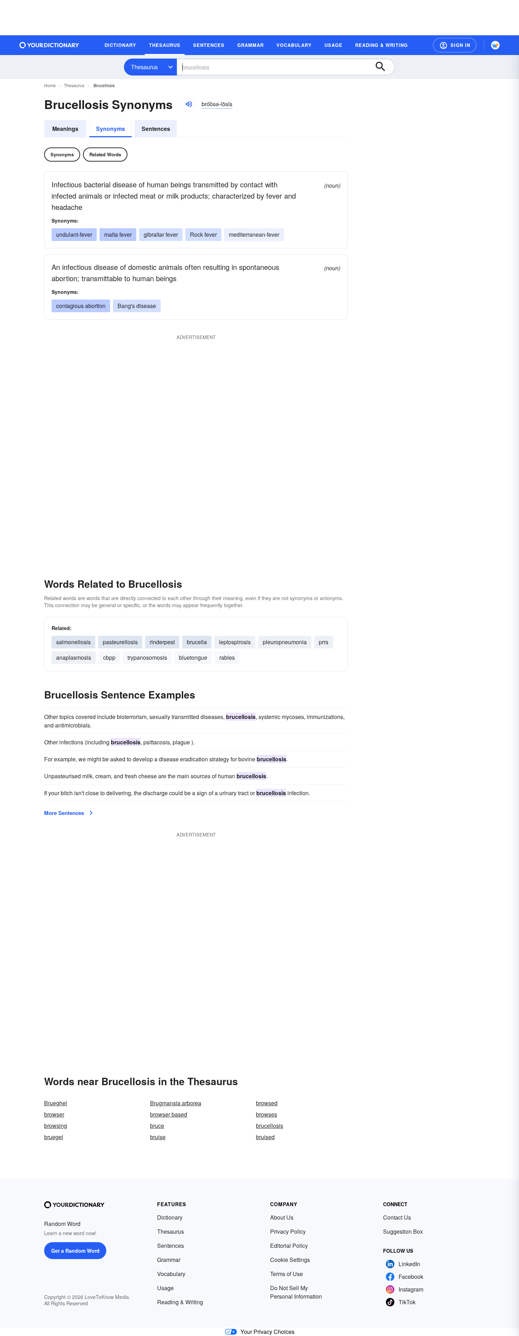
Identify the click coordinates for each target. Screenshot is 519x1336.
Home (50, 85)
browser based (168, 1114)
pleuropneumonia (285, 642)
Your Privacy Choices (267, 1332)
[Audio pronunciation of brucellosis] (188, 104)
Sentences (156, 129)
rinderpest (162, 642)
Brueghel (55, 1103)
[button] (455, 45)
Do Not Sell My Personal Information (296, 1292)
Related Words (105, 154)
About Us (281, 1217)
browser (54, 1114)
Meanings (65, 129)
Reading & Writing (180, 1302)
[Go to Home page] (49, 45)
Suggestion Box (403, 1231)
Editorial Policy (289, 1245)
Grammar (168, 1260)
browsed (267, 1103)
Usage (165, 1288)
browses (266, 1114)
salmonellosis (73, 642)
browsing (55, 1126)
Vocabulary (171, 1274)
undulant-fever (74, 234)
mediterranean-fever (254, 234)
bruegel (53, 1137)
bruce (157, 1126)
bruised (265, 1137)
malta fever (118, 234)
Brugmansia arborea (175, 1103)
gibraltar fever (161, 234)
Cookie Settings (290, 1260)
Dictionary (170, 1217)
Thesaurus (144, 67)
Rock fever (203, 234)
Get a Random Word (75, 1250)
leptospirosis (235, 642)
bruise (158, 1137)
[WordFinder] (495, 45)
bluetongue (193, 657)
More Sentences (64, 813)
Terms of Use (286, 1274)
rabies (227, 657)
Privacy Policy (288, 1231)
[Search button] (383, 67)
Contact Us (397, 1217)
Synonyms (110, 129)
